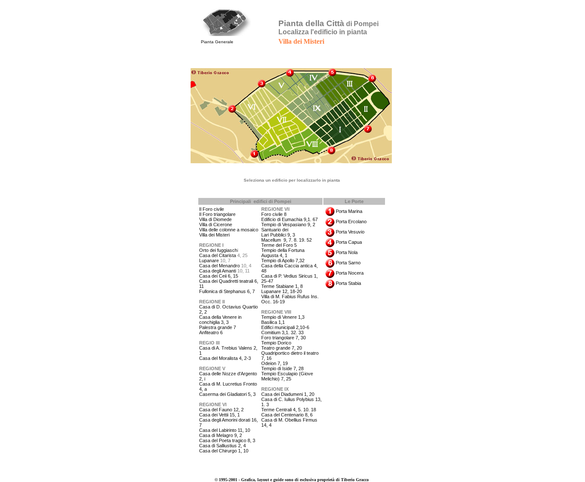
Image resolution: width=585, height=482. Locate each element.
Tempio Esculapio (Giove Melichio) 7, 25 (287, 376)
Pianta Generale (217, 41)
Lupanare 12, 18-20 (281, 291)
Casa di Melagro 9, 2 (220, 435)
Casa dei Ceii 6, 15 (218, 275)
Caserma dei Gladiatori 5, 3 (227, 394)
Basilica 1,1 (273, 322)
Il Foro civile (211, 209)
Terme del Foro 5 (279, 245)
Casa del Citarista (218, 255)
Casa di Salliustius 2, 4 (222, 445)
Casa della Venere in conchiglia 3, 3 (220, 319)
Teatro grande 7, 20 (281, 347)
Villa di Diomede (215, 219)
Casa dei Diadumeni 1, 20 (287, 394)
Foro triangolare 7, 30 (283, 337)
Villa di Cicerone (215, 224)
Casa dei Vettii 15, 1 (219, 414)
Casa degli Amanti (217, 270)
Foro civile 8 (274, 214)
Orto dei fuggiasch (218, 250)
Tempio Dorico (276, 342)
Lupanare (209, 260)
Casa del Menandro (219, 265)
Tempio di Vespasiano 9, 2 (288, 224)
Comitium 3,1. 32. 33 (282, 332)
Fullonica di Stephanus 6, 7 (227, 291)
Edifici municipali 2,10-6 (285, 327)
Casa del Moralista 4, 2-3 (225, 358)
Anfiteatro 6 (211, 332)
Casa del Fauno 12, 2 (221, 409)
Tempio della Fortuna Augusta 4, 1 (282, 253)
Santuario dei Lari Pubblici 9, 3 (278, 232)
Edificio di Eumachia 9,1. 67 (289, 219)
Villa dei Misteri (214, 234)
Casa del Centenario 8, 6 (287, 414)
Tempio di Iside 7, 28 (282, 368)
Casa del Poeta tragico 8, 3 (227, 440)
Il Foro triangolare (217, 214)
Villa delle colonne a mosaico (228, 229)
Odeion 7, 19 (274, 363)
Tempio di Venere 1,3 (282, 317)
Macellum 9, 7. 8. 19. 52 (286, 239)
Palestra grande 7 (217, 327)
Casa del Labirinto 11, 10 (224, 430)
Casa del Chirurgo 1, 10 (223, 450)
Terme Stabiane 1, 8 (282, 286)
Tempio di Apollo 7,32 (282, 260)
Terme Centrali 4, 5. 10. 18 (288, 409)
